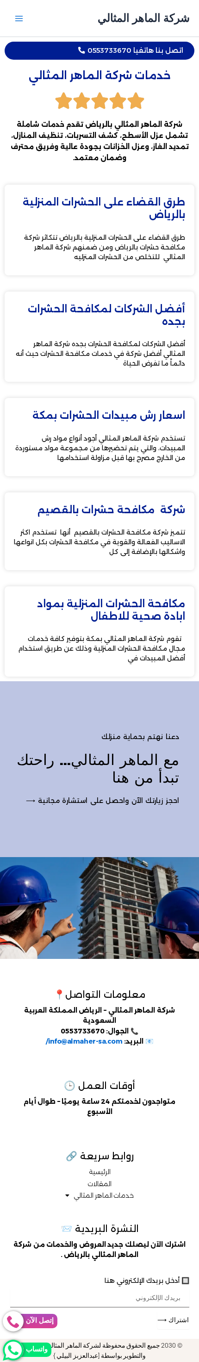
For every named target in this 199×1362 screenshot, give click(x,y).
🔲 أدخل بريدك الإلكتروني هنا (147, 1280)
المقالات (99, 1184)
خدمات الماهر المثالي (104, 1195)
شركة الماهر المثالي (144, 18)
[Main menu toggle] (19, 18)
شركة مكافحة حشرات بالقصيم (111, 510)
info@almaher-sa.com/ (84, 1041)
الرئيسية (100, 1172)
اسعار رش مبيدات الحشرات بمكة (108, 415)
